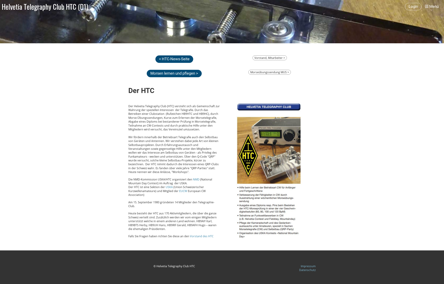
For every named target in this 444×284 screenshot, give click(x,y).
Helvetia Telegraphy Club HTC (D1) (45, 6)
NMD (195, 179)
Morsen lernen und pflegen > (174, 73)
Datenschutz (307, 270)
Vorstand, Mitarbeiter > (269, 58)
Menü (433, 6)
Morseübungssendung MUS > (269, 72)
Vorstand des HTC (202, 236)
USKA (169, 187)
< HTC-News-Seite (174, 59)
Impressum (308, 266)
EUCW (183, 191)
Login (413, 6)
